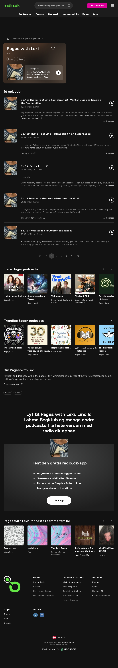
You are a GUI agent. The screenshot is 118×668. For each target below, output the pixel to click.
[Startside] (8, 38)
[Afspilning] (58, 72)
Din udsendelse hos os (44, 596)
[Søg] (69, 5)
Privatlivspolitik (70, 587)
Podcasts (39, 14)
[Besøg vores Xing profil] (42, 615)
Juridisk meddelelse (72, 591)
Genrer (85, 14)
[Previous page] (46, 256)
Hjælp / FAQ (98, 591)
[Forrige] (103, 268)
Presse (36, 587)
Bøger (11, 59)
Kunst (20, 59)
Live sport (53, 14)
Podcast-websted (12, 384)
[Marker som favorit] (53, 48)
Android (7, 623)
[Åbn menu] (112, 5)
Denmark (60, 638)
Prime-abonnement (101, 596)
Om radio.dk (39, 582)
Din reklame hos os (42, 591)
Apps (94, 587)
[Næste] (111, 268)
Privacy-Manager (71, 600)
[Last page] (78, 256)
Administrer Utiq (71, 596)
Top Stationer (25, 14)
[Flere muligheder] (61, 48)
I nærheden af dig (70, 14)
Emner (96, 14)
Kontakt (96, 582)
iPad (6, 619)
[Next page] (71, 256)
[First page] (39, 256)
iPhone (7, 614)
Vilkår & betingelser (72, 582)
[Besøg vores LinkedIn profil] (35, 615)
